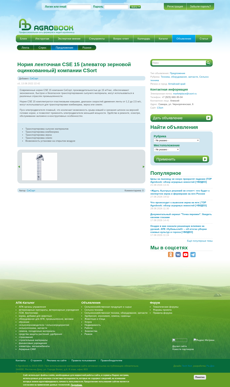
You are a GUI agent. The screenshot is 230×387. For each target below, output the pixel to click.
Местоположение (167, 145)
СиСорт (34, 78)
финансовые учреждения (33, 343)
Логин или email (55, 6)
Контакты (21, 360)
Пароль (98, 6)
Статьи (204, 38)
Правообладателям (111, 360)
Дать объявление (168, 118)
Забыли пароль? (200, 6)
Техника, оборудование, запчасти (179, 76)
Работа (88, 328)
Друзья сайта (179, 346)
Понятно (200, 377)
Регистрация (175, 6)
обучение (24, 322)
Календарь (144, 38)
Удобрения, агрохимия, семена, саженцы (107, 315)
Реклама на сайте (57, 360)
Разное (87, 47)
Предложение (64, 47)
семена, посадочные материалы (37, 331)
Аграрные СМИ (27, 349)
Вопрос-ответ (121, 38)
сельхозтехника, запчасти (33, 328)
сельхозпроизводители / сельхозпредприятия (44, 325)
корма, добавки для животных (35, 315)
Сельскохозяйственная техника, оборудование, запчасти (116, 312)
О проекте (36, 360)
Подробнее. (77, 384)
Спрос (42, 47)
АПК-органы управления (32, 306)
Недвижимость (93, 325)
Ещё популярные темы (200, 240)
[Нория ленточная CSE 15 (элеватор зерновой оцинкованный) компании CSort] (39, 154)
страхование (26, 337)
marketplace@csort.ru (185, 93)
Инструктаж (42, 38)
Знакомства (91, 331)
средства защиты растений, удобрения (40, 334)
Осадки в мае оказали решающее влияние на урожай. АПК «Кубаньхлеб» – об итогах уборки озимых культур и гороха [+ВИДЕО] (178, 229)
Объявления (183, 38)
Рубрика (160, 136)
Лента (25, 47)
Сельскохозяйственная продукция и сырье (108, 306)
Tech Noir (187, 365)
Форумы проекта (162, 309)
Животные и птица (95, 319)
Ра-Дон (210, 365)
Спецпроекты (97, 38)
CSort (160, 107)
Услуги (88, 322)
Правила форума (162, 312)
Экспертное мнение (69, 38)
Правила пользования (83, 360)
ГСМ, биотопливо (28, 312)
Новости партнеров (183, 349)
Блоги (23, 38)
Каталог (163, 38)
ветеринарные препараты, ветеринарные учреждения (49, 309)
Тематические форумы (165, 306)
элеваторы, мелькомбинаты (34, 346)
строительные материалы (33, 340)
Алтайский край (176, 83)
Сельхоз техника (94, 309)
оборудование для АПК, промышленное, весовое (46, 319)
